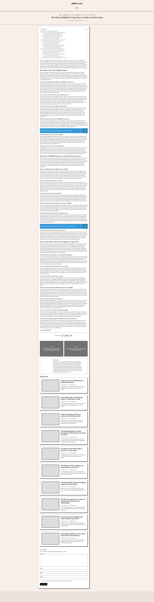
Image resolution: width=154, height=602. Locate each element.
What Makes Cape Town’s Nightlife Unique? (49, 31)
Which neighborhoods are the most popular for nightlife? (51, 37)
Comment (42, 553)
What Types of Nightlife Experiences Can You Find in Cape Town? (53, 39)
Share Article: (57, 335)
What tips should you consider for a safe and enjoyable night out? (53, 50)
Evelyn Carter (80, 20)
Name (41, 568)
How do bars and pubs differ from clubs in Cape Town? (51, 42)
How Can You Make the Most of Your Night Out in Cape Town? (52, 48)
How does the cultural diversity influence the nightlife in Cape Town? (54, 32)
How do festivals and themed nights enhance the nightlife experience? (53, 46)
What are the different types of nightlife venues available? (52, 41)
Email (41, 572)
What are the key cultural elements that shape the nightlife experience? (53, 33)
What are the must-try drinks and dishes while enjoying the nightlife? (53, 56)
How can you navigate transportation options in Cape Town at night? (53, 51)
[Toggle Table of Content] (85, 29)
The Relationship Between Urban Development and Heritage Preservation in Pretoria (73, 432)
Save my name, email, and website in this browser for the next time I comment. (57, 581)
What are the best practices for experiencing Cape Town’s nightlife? (53, 53)
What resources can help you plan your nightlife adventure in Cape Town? (54, 57)
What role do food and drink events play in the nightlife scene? (52, 47)
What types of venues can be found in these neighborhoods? (51, 38)
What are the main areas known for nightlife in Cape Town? (52, 36)
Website (41, 576)
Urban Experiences (47, 330)
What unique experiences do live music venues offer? (50, 43)
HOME (77, 7)
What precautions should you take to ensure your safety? (51, 52)
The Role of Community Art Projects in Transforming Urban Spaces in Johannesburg (73, 501)
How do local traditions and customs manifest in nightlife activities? (52, 34)
